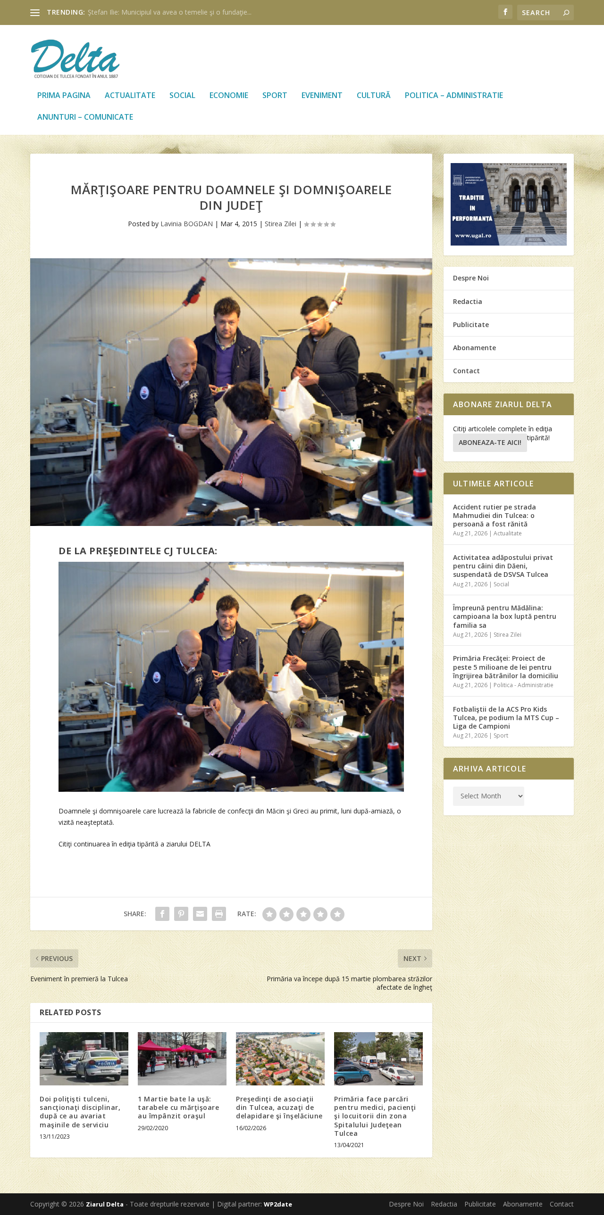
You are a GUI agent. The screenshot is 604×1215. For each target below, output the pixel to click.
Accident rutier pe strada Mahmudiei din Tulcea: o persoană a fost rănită (494, 515)
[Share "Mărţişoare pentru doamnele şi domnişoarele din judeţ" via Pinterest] (181, 913)
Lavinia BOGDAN (186, 223)
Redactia (467, 301)
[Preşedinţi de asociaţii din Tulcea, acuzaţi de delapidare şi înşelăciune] (280, 1058)
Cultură (374, 95)
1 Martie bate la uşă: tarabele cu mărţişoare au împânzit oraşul (178, 1107)
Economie (229, 95)
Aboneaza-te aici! (490, 442)
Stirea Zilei (280, 223)
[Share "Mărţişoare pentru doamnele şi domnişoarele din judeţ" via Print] (219, 913)
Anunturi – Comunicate (85, 117)
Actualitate (130, 95)
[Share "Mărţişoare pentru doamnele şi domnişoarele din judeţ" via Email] (200, 913)
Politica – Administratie (454, 95)
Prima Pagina (64, 95)
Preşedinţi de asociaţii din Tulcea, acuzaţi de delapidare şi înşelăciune (279, 1107)
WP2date (278, 1204)
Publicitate (471, 324)
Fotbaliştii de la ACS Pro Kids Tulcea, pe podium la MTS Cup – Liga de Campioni (506, 718)
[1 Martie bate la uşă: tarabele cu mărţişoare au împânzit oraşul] (182, 1058)
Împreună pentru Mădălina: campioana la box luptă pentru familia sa (504, 616)
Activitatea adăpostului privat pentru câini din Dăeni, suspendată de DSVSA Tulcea (503, 566)
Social (182, 95)
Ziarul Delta (105, 1204)
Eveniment (322, 95)
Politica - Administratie (524, 685)
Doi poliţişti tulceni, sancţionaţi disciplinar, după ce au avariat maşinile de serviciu (80, 1111)
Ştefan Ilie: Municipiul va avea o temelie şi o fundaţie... (170, 12)
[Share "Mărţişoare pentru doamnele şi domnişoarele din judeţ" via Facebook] (162, 913)
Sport (274, 95)
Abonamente (474, 347)
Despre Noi (471, 277)
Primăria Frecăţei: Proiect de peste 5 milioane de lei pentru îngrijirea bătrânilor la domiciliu (505, 667)
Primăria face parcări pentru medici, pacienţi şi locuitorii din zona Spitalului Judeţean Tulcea (375, 1116)
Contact (466, 370)
